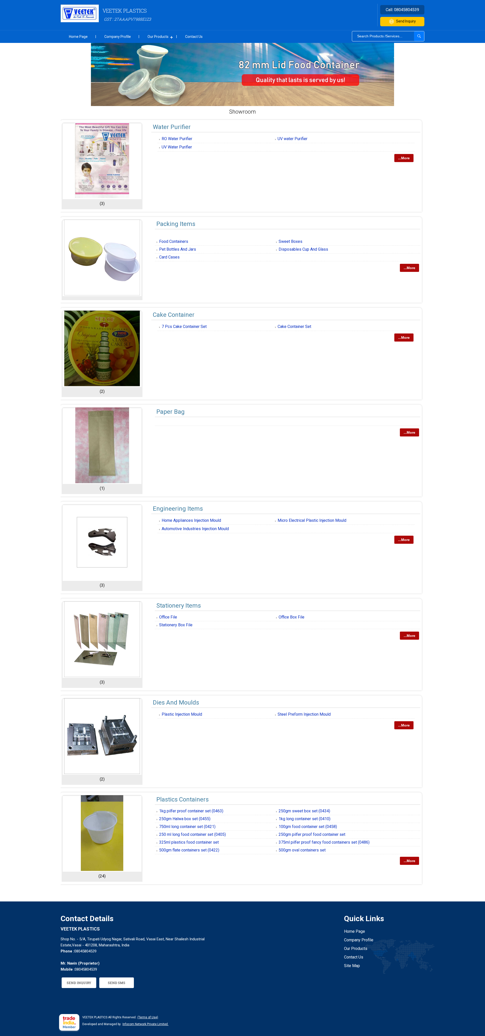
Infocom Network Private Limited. (145, 1024)
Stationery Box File (175, 625)
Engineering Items (178, 508)
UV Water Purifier (177, 147)
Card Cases (169, 257)
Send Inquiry (406, 21)
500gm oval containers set (302, 850)
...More (404, 158)
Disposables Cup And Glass (303, 249)
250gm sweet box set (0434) (304, 811)
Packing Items (175, 223)
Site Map (352, 965)
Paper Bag (170, 411)
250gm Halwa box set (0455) (184, 818)
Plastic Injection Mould (182, 714)
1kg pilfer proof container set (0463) (191, 811)
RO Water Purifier (177, 138)
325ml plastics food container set (189, 842)
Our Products (158, 37)
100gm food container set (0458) (308, 826)
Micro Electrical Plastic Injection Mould (312, 520)
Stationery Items (178, 605)
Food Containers (173, 241)
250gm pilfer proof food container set (312, 834)
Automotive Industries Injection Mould (195, 528)
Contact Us (194, 37)
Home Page (78, 37)
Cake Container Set (294, 326)
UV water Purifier (292, 138)
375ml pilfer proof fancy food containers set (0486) (324, 842)
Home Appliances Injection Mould (191, 520)
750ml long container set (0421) (187, 826)
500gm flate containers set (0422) (189, 850)
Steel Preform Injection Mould (304, 714)
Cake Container (174, 314)
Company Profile (117, 37)
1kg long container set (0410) (304, 818)
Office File (168, 617)
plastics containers (182, 799)
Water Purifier (172, 127)
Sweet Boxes (290, 241)
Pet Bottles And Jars (177, 249)
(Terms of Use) (147, 1017)
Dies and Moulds (176, 702)
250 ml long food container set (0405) (192, 834)
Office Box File (291, 617)
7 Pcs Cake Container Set (184, 326)
